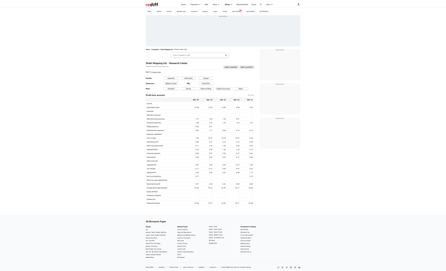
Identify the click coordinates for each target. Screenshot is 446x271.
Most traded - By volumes (154, 249)
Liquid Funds (181, 249)
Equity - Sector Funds (215, 232)
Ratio (241, 89)
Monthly (163, 232)
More (268, 4)
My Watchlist (264, 11)
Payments (194, 4)
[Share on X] (283, 267)
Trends (224, 11)
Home (183, 4)
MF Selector (181, 257)
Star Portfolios (237, 11)
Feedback (201, 267)
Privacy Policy (173, 267)
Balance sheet (171, 83)
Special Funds (181, 246)
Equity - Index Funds (215, 229)
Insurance (194, 11)
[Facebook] (287, 267)
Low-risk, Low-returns (183, 238)
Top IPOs (152, 241)
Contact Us (212, 267)
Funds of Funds (182, 243)
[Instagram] (291, 267)
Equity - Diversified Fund (216, 238)
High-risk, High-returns (184, 232)
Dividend (171, 89)
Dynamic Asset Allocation (185, 252)
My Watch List (245, 232)
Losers (215, 11)
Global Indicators (246, 238)
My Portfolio (251, 11)
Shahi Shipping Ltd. (166, 49)
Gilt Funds (180, 241)
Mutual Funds (181, 11)
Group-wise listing (151, 238)
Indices (159, 11)
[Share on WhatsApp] (278, 267)
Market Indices (245, 243)
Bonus (188, 89)
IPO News (157, 243)
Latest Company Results (153, 254)
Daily (153, 232)
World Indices (245, 249)
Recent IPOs (149, 243)
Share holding (206, 89)
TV (261, 4)
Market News (150, 257)
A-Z (147, 229)
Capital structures (223, 89)
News (215, 4)
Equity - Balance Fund (216, 235)
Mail (206, 4)
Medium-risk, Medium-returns (186, 235)
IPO (147, 241)
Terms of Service (188, 267)
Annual (206, 78)
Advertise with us (246, 252)
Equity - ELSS (213, 226)
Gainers (205, 11)
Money (227, 4)
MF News (212, 240)
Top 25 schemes (182, 229)
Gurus (254, 4)
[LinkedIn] (299, 267)
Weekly (158, 232)
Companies (155, 49)
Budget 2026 (213, 243)
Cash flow (206, 83)
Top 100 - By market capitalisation (156, 252)
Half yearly (188, 78)
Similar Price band (151, 246)
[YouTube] (295, 267)
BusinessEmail (242, 4)
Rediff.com (229, 267)
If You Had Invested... (247, 235)
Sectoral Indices (245, 246)
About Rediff (150, 267)
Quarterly (171, 78)
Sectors (169, 11)
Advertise (161, 267)
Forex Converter (245, 241)
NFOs (179, 254)
